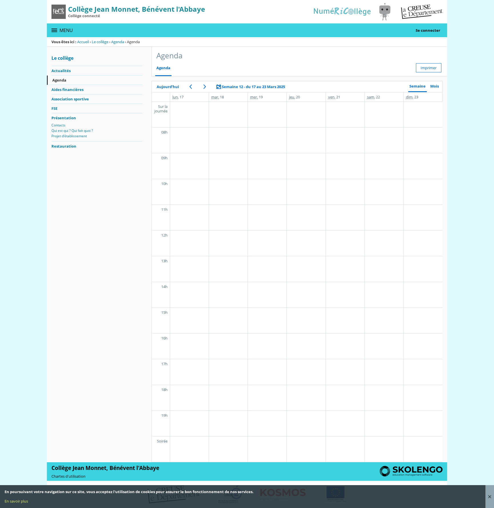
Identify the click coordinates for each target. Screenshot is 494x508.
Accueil (83, 41)
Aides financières (67, 89)
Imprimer (429, 67)
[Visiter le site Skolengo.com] (411, 475)
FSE (54, 108)
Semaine (417, 86)
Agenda (117, 41)
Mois (434, 86)
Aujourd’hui (168, 86)
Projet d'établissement (69, 136)
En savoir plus (16, 501)
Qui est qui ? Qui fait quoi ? (72, 130)
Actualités (61, 70)
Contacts (58, 125)
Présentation (63, 117)
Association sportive (70, 99)
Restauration (63, 146)
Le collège (100, 41)
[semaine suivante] (205, 86)
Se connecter (428, 30)
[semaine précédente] (191, 86)
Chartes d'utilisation (68, 476)
